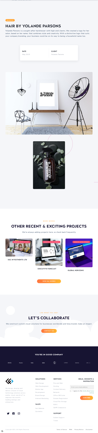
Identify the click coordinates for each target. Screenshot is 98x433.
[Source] (77, 362)
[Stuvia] (10, 362)
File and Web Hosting (58, 384)
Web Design (39, 383)
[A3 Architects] (55, 363)
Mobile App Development (40, 390)
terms (85, 391)
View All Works (48, 281)
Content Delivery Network (59, 390)
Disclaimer (89, 429)
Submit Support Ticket (58, 419)
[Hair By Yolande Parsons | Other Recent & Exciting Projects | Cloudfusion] (8, 413)
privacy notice (91, 392)
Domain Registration (60, 398)
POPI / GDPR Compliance (59, 406)
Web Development (41, 386)
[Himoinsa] (88, 362)
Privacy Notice (79, 429)
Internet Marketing (42, 398)
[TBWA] (32, 362)
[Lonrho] (66, 363)
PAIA (70, 429)
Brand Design (40, 395)
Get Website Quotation (39, 410)
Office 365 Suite (59, 395)
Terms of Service (62, 429)
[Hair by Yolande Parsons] (49, 99)
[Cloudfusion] (10, 382)
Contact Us (49, 331)
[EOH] (43, 362)
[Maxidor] (21, 362)
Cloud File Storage (60, 401)
